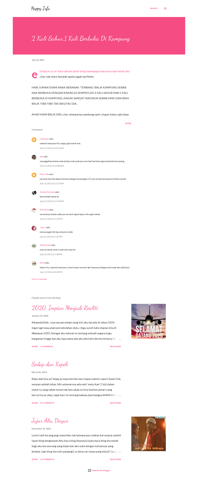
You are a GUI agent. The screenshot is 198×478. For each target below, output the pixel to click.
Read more (115, 346)
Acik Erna (44, 209)
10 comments (47, 459)
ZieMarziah (45, 245)
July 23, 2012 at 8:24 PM (51, 272)
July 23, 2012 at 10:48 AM (52, 165)
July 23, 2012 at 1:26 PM (51, 236)
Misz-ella (44, 174)
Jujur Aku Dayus (50, 420)
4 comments (46, 346)
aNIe (42, 262)
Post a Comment (39, 279)
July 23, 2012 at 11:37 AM (52, 183)
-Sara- (42, 227)
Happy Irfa (40, 8)
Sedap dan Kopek (50, 364)
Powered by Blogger (100, 470)
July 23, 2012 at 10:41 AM (52, 148)
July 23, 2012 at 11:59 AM (52, 201)
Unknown (44, 138)
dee (41, 156)
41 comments (47, 403)
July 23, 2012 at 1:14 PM (51, 218)
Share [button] (128, 123)
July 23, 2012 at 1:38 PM (51, 254)
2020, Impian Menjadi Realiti (65, 307)
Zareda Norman (47, 192)
